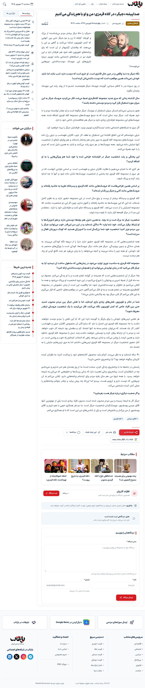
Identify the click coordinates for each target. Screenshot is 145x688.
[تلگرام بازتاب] (30, 657)
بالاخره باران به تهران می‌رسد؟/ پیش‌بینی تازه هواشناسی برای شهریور (17, 112)
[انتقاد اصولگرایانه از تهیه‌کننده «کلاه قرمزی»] (55, 466)
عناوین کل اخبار (80, 4)
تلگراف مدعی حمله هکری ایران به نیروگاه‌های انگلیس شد (11, 168)
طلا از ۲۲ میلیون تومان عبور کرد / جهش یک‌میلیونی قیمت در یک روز (16, 93)
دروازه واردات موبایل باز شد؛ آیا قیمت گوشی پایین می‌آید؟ (17, 64)
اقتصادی (137, 643)
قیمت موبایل (96, 660)
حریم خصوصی (61, 654)
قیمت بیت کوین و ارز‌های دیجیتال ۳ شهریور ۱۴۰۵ (20, 275)
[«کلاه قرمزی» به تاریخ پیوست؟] (79, 466)
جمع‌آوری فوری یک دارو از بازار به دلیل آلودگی (18, 294)
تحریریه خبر (116, 23)
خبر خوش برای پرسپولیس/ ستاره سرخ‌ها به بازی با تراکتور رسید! (10, 230)
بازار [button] (92, 4)
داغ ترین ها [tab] (11, 13)
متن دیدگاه (131, 541)
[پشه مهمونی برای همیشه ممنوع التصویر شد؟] (125, 466)
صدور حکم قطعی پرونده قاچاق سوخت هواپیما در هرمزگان (18, 334)
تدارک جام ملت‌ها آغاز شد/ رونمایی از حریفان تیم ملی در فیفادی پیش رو (19, 324)
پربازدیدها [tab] (26, 13)
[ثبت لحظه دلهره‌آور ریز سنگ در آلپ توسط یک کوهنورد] (26, 245)
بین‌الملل (137, 660)
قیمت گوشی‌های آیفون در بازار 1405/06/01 (18, 85)
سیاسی (138, 654)
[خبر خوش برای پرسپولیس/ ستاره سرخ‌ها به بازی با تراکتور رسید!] (26, 229)
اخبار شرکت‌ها (96, 665)
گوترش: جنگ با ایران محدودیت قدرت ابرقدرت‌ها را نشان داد (18, 315)
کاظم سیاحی (131, 419)
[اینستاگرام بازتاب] (23, 657)
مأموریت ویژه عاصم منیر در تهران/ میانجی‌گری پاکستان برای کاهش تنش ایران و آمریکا (10, 147)
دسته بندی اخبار (118, 4)
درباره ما (63, 643)
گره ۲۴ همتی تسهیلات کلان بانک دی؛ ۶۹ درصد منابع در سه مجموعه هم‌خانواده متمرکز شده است (17, 24)
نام (134, 579)
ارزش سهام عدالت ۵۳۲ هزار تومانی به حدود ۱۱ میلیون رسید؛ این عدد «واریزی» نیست (17, 55)
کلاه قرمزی (117, 419)
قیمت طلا (98, 649)
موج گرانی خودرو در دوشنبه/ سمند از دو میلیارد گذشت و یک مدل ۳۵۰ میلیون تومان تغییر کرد (10, 187)
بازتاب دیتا (98, 670)
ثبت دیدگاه (53, 493)
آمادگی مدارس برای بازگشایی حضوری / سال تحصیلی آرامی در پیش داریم (18, 285)
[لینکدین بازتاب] (9, 657)
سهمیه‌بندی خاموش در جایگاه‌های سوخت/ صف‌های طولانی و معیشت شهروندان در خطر (10, 210)
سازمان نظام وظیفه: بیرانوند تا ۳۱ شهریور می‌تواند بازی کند (18, 307)
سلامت (138, 670)
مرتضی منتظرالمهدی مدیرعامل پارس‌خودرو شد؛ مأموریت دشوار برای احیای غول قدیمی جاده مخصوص (17, 74)
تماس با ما (62, 649)
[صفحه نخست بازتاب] (17, 639)
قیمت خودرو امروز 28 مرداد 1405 (16, 45)
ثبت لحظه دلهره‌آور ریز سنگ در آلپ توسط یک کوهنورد (11, 246)
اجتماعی (138, 649)
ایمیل (86, 579)
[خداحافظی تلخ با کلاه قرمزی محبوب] (102, 466)
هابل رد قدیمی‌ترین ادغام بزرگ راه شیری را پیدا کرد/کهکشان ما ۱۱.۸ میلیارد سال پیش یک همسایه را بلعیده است (17, 36)
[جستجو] (4, 4)
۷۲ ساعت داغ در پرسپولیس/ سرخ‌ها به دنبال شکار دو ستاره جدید (18, 101)
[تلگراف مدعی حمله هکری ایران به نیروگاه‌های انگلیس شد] (26, 166)
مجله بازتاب (103, 4)
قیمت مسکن (97, 654)
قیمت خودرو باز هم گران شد (19, 300)
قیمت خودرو (97, 643)
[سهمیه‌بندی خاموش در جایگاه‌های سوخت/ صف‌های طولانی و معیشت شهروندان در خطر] (26, 209)
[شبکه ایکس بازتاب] (16, 657)
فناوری (138, 665)
